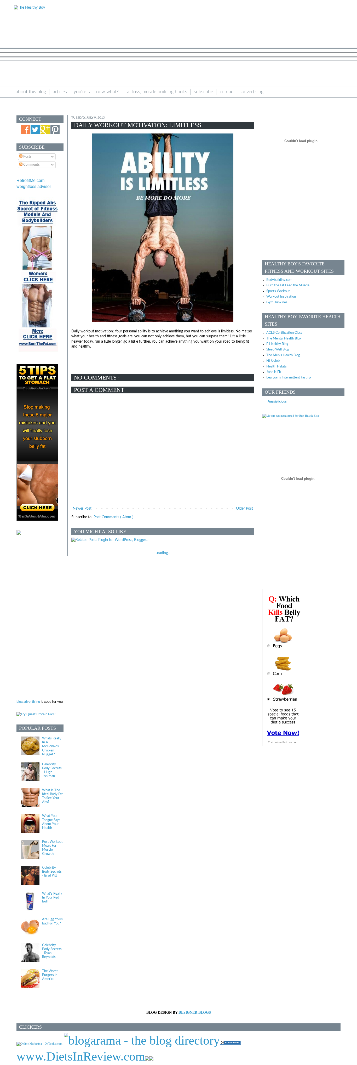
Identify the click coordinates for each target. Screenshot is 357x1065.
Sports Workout (278, 291)
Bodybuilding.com (279, 279)
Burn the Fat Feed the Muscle (287, 285)
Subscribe (203, 92)
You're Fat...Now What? (96, 92)
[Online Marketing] (39, 1043)
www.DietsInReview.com (80, 1056)
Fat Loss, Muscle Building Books (156, 92)
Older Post (244, 508)
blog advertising (28, 701)
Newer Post (82, 508)
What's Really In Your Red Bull (52, 897)
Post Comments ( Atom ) (113, 517)
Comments (31, 164)
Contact (227, 92)
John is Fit (273, 371)
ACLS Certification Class (284, 332)
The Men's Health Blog (283, 355)
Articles (60, 92)
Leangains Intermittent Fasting (288, 377)
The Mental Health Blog (283, 338)
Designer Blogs (195, 1012)
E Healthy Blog (277, 343)
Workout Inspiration (281, 296)
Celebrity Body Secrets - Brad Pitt (52, 871)
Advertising (252, 92)
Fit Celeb (273, 360)
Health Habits (276, 366)
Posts (27, 156)
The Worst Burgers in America (50, 974)
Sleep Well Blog (277, 349)
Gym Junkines (276, 302)
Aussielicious (277, 401)
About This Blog (31, 92)
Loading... (163, 553)
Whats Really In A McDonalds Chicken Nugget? (51, 746)
